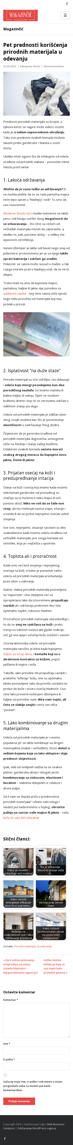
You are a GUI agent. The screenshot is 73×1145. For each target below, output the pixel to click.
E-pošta (9, 1059)
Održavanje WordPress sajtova (36, 1128)
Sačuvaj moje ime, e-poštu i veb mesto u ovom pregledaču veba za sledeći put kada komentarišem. (32, 1086)
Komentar (10, 1000)
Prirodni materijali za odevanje (33, 946)
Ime (6, 1043)
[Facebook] (67, 3)
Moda (36, 66)
